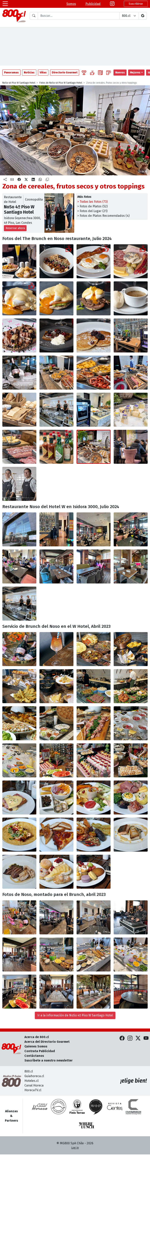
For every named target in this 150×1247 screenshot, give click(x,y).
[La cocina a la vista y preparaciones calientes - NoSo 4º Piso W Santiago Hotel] (56, 410)
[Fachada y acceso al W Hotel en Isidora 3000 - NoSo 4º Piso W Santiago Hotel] (19, 529)
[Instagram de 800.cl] (130, 1038)
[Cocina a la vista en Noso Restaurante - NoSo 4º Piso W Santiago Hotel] (19, 604)
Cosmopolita (34, 199)
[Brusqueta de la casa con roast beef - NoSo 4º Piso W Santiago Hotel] (19, 335)
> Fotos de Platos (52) (92, 206)
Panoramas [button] (11, 72)
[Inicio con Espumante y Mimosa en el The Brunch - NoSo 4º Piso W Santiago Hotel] (19, 261)
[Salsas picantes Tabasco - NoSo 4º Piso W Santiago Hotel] (56, 447)
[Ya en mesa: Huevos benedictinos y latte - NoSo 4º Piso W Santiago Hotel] (19, 797)
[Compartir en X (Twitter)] (26, 179)
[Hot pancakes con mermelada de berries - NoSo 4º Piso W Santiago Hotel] (93, 335)
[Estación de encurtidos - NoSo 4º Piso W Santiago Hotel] (93, 723)
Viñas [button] (43, 72)
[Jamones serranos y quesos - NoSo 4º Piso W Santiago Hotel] (19, 447)
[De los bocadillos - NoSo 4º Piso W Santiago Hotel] (130, 797)
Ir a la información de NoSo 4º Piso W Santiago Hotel (75, 1015)
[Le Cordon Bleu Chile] (77, 1106)
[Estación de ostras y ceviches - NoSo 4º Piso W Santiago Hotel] (130, 723)
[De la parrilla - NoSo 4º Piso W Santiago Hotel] (19, 872)
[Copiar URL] (47, 179)
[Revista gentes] (114, 1106)
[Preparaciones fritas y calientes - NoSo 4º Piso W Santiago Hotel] (56, 373)
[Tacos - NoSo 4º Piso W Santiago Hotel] (19, 835)
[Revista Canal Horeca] (39, 1106)
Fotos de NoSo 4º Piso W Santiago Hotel (60, 82)
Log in (75, 1147)
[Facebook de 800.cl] (122, 1038)
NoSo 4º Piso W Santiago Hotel (18, 82)
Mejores (135, 72)
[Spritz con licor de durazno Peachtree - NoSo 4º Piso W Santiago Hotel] (56, 649)
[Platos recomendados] (92, 72)
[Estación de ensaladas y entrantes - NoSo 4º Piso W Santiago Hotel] (93, 954)
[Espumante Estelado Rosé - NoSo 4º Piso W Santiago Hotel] (19, 373)
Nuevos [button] (120, 72)
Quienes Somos (35, 1046)
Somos (71, 4)
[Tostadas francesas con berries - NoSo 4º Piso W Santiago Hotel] (56, 335)
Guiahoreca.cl (34, 1076)
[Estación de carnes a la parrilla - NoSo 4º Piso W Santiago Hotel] (130, 686)
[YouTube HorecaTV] (146, 1038)
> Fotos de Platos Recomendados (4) (103, 216)
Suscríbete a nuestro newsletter (48, 1060)
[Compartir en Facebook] (19, 179)
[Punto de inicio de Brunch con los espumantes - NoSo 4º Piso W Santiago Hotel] (19, 917)
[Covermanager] (133, 1106)
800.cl (28, 1071)
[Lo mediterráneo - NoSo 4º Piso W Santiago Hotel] (93, 835)
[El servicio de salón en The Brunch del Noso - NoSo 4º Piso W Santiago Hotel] (130, 447)
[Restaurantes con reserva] (108, 72)
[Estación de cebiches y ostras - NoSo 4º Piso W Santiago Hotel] (130, 954)
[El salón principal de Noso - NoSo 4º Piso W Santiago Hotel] (93, 529)
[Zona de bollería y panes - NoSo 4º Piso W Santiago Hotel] (130, 373)
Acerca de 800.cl (36, 1037)
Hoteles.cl (31, 1081)
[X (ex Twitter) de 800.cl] (138, 1038)
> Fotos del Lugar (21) (92, 211)
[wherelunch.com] (86, 1125)
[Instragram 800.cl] (112, 4)
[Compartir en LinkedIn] (33, 179)
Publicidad (93, 4)
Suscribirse (136, 3)
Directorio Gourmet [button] (64, 72)
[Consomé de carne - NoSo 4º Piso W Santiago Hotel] (130, 298)
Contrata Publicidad (39, 1051)
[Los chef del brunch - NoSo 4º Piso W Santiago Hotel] (19, 484)
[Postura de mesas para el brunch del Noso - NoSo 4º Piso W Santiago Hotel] (56, 992)
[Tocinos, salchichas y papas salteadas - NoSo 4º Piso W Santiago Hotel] (93, 373)
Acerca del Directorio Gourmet (47, 1042)
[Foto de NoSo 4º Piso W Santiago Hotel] (93, 917)
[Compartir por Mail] (12, 179)
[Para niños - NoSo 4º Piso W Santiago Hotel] (56, 835)
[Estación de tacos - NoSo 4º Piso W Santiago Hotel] (56, 686)
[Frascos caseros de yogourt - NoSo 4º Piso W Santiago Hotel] (130, 410)
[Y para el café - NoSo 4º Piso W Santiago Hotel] (93, 872)
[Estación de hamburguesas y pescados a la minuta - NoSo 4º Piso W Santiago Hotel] (93, 686)
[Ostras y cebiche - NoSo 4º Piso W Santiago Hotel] (56, 797)
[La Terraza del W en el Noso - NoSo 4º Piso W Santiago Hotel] (56, 566)
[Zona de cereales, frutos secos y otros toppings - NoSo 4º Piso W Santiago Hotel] (93, 447)
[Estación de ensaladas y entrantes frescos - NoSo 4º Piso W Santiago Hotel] (19, 723)
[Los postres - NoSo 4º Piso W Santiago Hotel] (56, 872)
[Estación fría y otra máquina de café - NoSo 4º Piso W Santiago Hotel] (93, 410)
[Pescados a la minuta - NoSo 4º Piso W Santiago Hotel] (130, 835)
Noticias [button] (29, 72)
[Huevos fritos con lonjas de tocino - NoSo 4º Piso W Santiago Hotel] (93, 261)
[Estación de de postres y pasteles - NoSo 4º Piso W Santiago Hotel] (19, 992)
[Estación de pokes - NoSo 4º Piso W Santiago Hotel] (56, 723)
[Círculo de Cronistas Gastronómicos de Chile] (58, 1106)
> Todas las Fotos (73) (92, 201)
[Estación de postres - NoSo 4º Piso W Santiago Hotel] (56, 760)
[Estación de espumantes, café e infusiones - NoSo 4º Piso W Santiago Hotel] (130, 335)
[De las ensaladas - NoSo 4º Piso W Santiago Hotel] (93, 797)
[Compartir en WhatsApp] (40, 179)
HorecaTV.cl (32, 1090)
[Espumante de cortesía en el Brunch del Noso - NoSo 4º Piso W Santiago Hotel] (19, 649)
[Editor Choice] (84, 72)
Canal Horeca (34, 1085)
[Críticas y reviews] (100, 72)
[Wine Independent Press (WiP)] (96, 1106)
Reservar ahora (15, 228)
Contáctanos (34, 1056)
